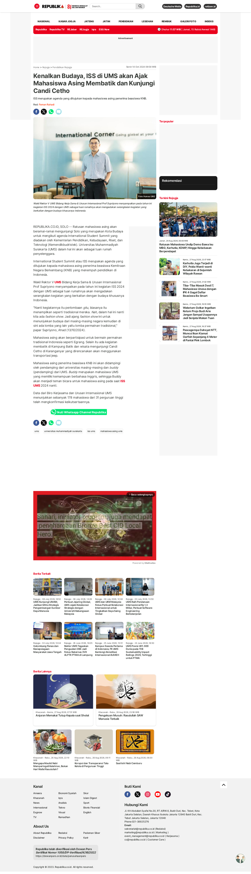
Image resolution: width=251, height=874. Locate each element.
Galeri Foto (188, 21)
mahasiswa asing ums (111, 431)
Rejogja (46, 67)
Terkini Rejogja (168, 198)
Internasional (40, 807)
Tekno (61, 807)
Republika (41, 29)
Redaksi (62, 832)
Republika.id (193, 6)
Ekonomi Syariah (67, 793)
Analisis (62, 802)
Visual (61, 812)
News (36, 802)
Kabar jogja (67, 21)
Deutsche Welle (172, 6)
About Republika (42, 832)
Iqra (60, 797)
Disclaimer (39, 837)
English (87, 812)
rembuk (167, 21)
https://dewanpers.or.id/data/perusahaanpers (61, 855)
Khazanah (38, 797)
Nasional (44, 21)
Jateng (89, 21)
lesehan (147, 21)
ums (36, 431)
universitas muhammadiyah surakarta (63, 431)
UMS (58, 282)
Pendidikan (126, 21)
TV (35, 817)
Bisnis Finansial (91, 807)
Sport (86, 802)
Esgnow (37, 812)
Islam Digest (90, 797)
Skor (85, 793)
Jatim (106, 21)
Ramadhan (64, 817)
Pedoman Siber (91, 832)
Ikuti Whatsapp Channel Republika (81, 412)
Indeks (209, 21)
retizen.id (210, 6)
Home (36, 67)
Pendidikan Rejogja (62, 67)
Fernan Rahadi (46, 104)
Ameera (37, 793)
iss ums (91, 431)
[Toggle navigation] (36, 6)
